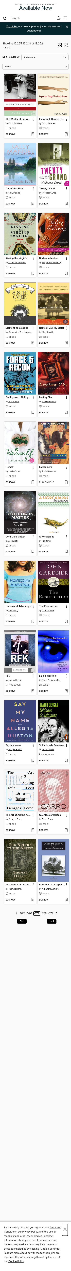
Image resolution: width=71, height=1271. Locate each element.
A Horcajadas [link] (46, 536)
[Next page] (57, 913)
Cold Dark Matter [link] (15, 536)
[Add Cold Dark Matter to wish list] (33, 552)
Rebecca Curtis (49, 193)
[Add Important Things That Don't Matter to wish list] (66, 134)
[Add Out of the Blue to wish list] (33, 204)
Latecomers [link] (45, 467)
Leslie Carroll (14, 471)
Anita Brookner (49, 471)
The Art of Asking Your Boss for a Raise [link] (18, 815)
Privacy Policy (30, 1231)
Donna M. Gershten (17, 262)
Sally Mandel (14, 193)
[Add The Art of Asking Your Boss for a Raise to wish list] (33, 830)
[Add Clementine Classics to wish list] (33, 343)
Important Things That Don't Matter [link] (52, 119)
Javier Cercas (48, 749)
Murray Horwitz (15, 680)
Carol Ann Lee (15, 123)
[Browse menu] (65, 18)
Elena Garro (47, 819)
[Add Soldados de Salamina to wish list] (66, 761)
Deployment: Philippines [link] (18, 397)
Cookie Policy (16, 1261)
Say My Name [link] (13, 745)
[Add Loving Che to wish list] (66, 413)
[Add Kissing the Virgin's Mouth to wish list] (33, 273)
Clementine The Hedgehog (20, 332)
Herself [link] (10, 467)
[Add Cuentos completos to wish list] (66, 830)
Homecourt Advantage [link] (18, 606)
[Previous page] (17, 913)
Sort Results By (10, 57)
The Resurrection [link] (48, 606)
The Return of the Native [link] (18, 884)
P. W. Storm (13, 401)
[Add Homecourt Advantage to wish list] (33, 621)
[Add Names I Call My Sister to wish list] (66, 343)
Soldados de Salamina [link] (51, 745)
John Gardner (48, 610)
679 (50, 913)
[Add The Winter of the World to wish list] (33, 134)
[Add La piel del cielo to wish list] (66, 691)
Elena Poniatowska (51, 680)
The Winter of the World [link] (18, 119)
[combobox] (29, 18)
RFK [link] (8, 675)
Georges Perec (15, 819)
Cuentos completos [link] (50, 815)
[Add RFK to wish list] (33, 691)
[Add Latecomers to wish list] (66, 482)
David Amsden (48, 123)
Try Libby (11, 26)
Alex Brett (13, 541)
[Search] (4, 18)
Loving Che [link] (45, 397)
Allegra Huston (15, 749)
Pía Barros (46, 541)
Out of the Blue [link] (14, 188)
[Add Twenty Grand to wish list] (66, 204)
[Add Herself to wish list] (33, 482)
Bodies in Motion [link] (48, 258)
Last (52, 921)
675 (22, 913)
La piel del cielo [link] (48, 675)
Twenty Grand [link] (47, 188)
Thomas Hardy (15, 889)
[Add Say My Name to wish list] (33, 761)
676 (29, 913)
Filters (8, 66)
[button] (60, 46)
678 (44, 913)
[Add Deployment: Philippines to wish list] (33, 413)
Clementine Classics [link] (17, 328)
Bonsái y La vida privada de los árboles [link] (52, 884)
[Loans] (59, 19)
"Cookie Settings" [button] (50, 1248)
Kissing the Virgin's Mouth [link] (18, 258)
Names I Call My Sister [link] (51, 328)
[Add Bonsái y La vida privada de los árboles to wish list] (66, 900)
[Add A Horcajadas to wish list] (66, 552)
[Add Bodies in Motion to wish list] (66, 273)
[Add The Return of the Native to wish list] (33, 900)
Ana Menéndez (49, 401)
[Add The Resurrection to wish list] (66, 621)
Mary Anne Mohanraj (51, 262)
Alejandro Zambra (50, 889)
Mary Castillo (48, 332)
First (22, 921)
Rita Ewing (13, 610)
